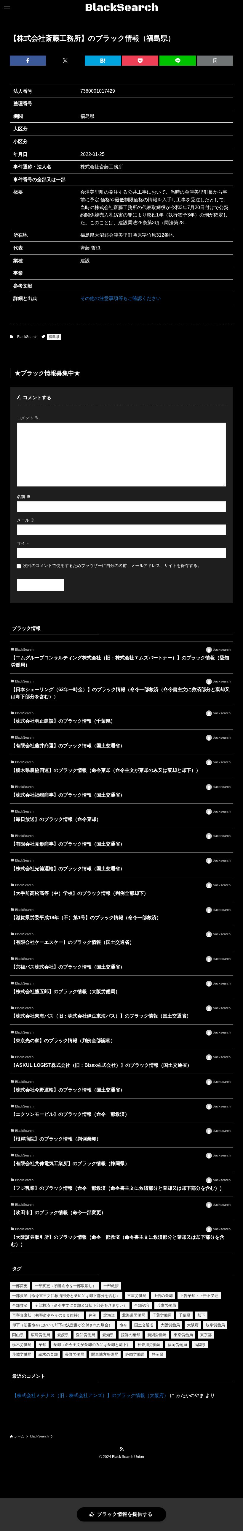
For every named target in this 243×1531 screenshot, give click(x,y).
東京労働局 (183, 1335)
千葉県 (184, 1315)
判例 (92, 1315)
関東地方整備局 (104, 1354)
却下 (201, 1315)
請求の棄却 (48, 1354)
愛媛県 (63, 1335)
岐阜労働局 (215, 1325)
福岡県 (200, 1344)
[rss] (121, 1449)
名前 (24, 496)
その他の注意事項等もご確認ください (120, 298)
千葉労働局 (162, 1315)
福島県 (54, 337)
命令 (123, 1325)
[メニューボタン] (7, 7)
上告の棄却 (163, 1295)
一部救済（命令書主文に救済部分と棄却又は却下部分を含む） (66, 1295)
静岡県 (157, 1354)
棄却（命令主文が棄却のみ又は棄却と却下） (91, 1344)
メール (26, 520)
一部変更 (20, 1286)
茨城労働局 (21, 1354)
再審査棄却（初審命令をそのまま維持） (46, 1315)
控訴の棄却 (130, 1335)
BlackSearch (27, 337)
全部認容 (142, 1305)
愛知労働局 (85, 1335)
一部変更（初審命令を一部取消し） (65, 1286)
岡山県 (18, 1335)
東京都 (206, 1335)
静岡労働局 (135, 1354)
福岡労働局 (177, 1344)
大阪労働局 (170, 1325)
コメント (28, 417)
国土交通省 (144, 1325)
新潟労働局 (157, 1335)
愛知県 (108, 1335)
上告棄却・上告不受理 (199, 1295)
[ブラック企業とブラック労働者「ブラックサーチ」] (121, 7)
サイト (23, 543)
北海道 (109, 1315)
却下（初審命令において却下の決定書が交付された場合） (62, 1325)
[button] (28, 61)
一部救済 (111, 1286)
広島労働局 (40, 1335)
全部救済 (20, 1305)
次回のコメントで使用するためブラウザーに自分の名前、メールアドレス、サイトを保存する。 (112, 565)
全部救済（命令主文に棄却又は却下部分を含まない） (81, 1305)
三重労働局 (136, 1295)
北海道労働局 (133, 1315)
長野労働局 (74, 1354)
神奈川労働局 (149, 1344)
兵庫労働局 (166, 1305)
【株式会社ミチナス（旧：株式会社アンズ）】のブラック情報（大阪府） (90, 1395)
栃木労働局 (21, 1344)
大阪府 (193, 1325)
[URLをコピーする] (215, 61)
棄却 (42, 1344)
